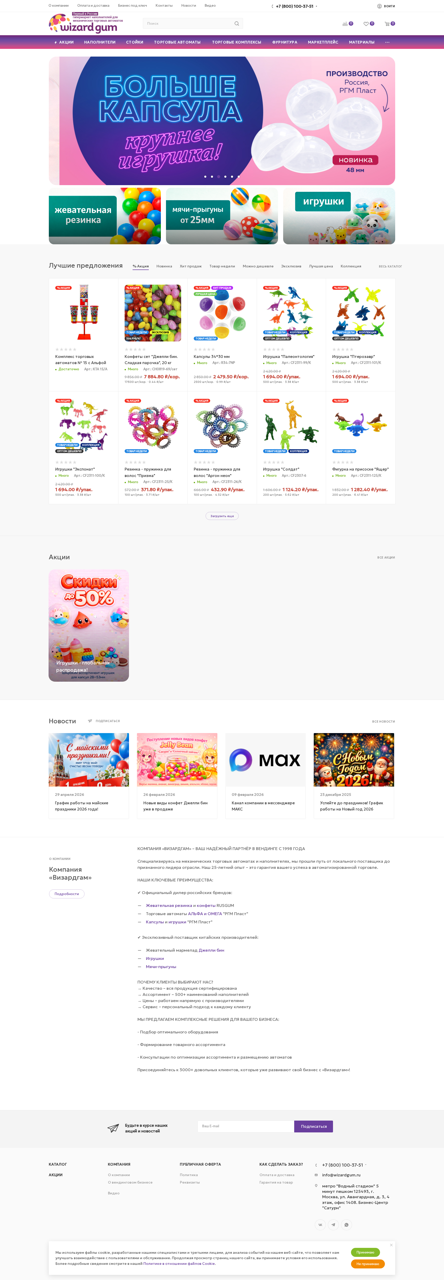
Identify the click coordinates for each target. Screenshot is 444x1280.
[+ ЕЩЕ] (387, 42)
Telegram (333, 1224)
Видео (113, 1193)
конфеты (206, 905)
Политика (189, 1175)
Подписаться (314, 1126)
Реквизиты (190, 1182)
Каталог (58, 1164)
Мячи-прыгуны (161, 966)
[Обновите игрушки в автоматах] (339, 216)
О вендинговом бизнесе (130, 1182)
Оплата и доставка (277, 1175)
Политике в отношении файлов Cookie (179, 1263)
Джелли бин (211, 950)
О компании (119, 1175)
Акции (56, 1175)
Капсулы (155, 921)
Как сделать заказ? (281, 1164)
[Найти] (236, 23)
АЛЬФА (195, 913)
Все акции (386, 557)
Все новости (383, 721)
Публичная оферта (200, 1164)
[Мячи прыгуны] (222, 216)
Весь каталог (390, 266)
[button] (205, 176)
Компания (119, 1164)
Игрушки (155, 958)
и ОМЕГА (213, 913)
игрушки (177, 921)
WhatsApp (346, 1224)
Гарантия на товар (276, 1182)
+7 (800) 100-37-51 (294, 6)
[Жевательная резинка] (105, 216)
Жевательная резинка (169, 905)
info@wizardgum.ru (341, 1174)
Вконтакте (320, 1224)
